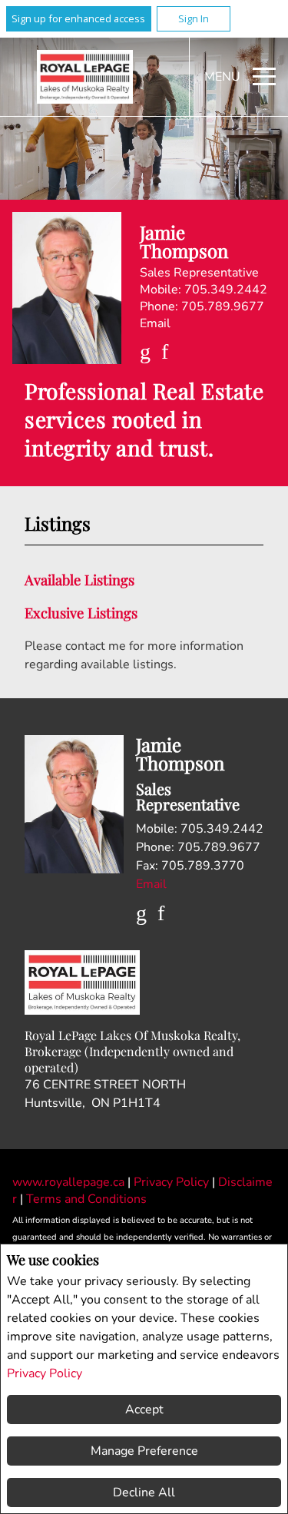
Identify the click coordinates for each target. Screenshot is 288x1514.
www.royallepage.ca (68, 1182)
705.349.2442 (225, 289)
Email (155, 323)
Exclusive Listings (81, 612)
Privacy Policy (44, 1373)
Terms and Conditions (86, 1199)
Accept (144, 1409)
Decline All (144, 1492)
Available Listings (79, 579)
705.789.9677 (222, 306)
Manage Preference (144, 1451)
